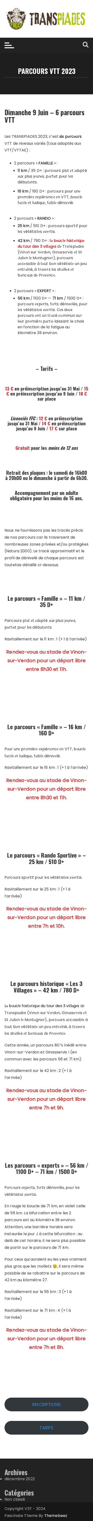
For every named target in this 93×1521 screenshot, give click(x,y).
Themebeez (55, 1515)
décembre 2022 (20, 1479)
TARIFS (47, 1428)
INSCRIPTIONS (46, 1404)
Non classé (15, 1499)
